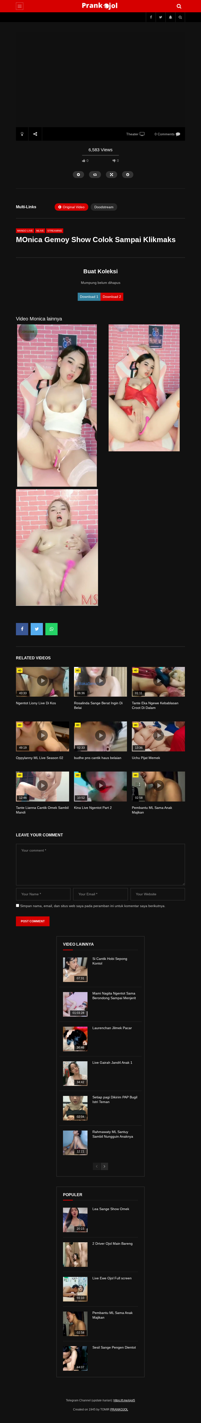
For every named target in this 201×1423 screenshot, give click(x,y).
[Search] (179, 6)
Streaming (54, 230)
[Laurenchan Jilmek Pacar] (75, 1039)
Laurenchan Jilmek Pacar (112, 1028)
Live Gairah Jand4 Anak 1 (112, 1062)
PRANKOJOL (119, 1409)
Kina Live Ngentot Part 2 (93, 808)
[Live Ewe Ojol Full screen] (75, 1289)
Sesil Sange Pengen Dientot (114, 1347)
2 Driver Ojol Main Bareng (112, 1243)
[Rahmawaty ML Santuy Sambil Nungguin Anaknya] (75, 1143)
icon (42, 680)
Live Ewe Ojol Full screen (112, 1278)
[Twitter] (160, 17)
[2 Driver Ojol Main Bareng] (75, 1254)
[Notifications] (170, 17)
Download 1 (89, 297)
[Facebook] (151, 17)
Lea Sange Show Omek (110, 1209)
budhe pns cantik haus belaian (97, 758)
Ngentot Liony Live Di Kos (36, 703)
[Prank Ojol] (100, 6)
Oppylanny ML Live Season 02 (39, 758)
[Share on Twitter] (37, 629)
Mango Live (25, 230)
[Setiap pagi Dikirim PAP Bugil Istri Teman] (75, 1108)
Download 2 (112, 297)
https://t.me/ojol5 (124, 1400)
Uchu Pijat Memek (146, 758)
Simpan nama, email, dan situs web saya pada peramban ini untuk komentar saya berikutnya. (92, 906)
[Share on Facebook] (22, 629)
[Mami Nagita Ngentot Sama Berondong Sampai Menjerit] (75, 1004)
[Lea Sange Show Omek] (75, 1220)
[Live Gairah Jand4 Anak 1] (75, 1073)
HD (19, 670)
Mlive (40, 230)
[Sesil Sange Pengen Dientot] (75, 1358)
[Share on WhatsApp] (51, 629)
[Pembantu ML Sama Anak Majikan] (75, 1324)
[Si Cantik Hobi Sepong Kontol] (75, 969)
